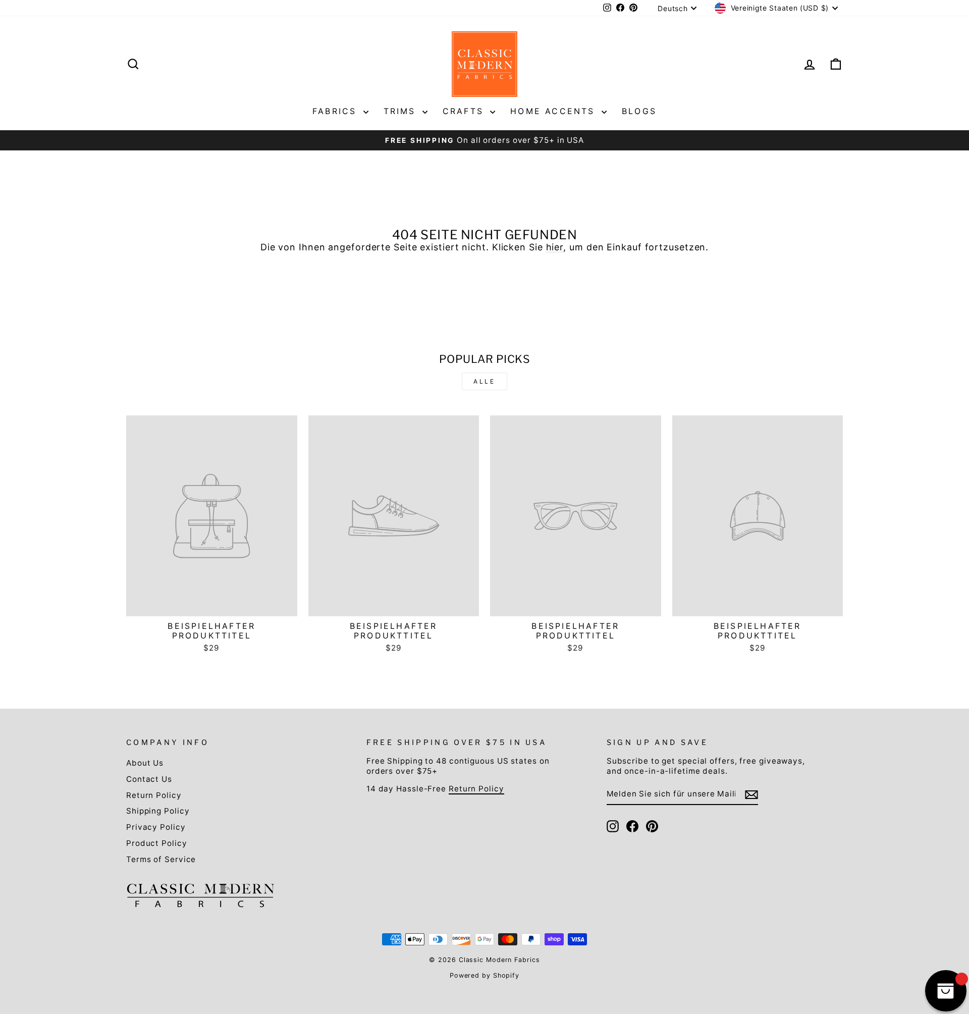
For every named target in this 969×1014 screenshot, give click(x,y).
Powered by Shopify (484, 975)
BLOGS (639, 111)
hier (555, 247)
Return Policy (154, 795)
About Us (145, 763)
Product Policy (156, 843)
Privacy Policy (156, 827)
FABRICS (336, 111)
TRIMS (402, 111)
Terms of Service (161, 859)
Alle (484, 381)
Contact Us (149, 779)
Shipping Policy (158, 811)
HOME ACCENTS (554, 111)
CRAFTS (465, 111)
